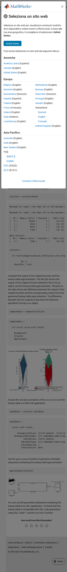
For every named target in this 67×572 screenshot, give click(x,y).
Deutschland (10, 94)
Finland (7, 103)
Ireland (7, 112)
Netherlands (41, 85)
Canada (8, 68)
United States (10, 72)
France (7, 107)
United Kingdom (43, 126)
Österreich (40, 94)
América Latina (11, 63)
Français (42, 121)
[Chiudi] (62, 6)
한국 (6, 170)
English (41, 116)
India (6, 142)
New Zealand (10, 147)
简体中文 (11, 156)
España (7, 98)
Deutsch (42, 112)
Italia (6, 116)
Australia (8, 138)
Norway (39, 89)
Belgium (8, 85)
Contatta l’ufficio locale (33, 181)
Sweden (39, 103)
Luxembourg (10, 121)
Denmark (8, 89)
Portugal (39, 98)
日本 (6, 165)
